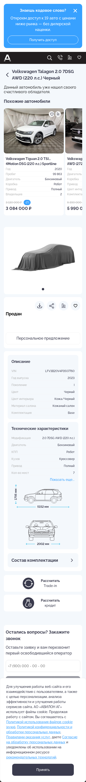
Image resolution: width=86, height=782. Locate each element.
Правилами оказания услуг (28, 737)
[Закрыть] (75, 11)
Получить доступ (43, 40)
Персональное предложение (43, 338)
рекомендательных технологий (31, 757)
